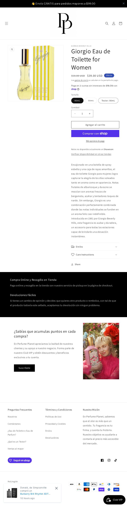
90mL (77, 100)
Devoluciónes (52, 437)
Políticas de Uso (53, 416)
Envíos (48, 430)
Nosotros (12, 416)
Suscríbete (24, 367)
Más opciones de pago (95, 141)
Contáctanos (14, 423)
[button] (6, 23)
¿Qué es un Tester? (17, 441)
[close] (123, 3)
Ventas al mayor (16, 448)
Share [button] (78, 264)
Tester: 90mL (108, 100)
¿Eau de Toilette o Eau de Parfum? (20, 432)
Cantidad (75, 107)
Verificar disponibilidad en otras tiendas (91, 154)
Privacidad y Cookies (55, 423)
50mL (92, 101)
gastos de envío (81, 80)
